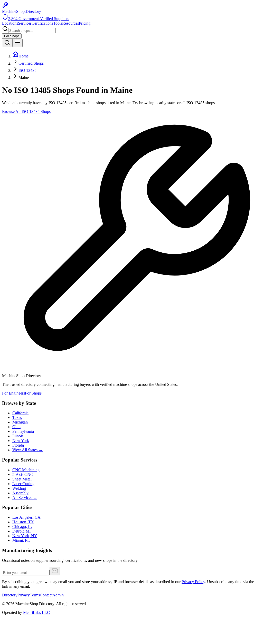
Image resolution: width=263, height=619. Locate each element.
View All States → (27, 450)
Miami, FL (21, 540)
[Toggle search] (7, 43)
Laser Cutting (23, 484)
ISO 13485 (27, 70)
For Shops (12, 36)
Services (25, 23)
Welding (19, 488)
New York (20, 440)
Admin (58, 595)
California (20, 413)
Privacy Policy (193, 581)
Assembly (20, 493)
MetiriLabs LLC (36, 612)
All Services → (24, 497)
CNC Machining (26, 470)
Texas (17, 417)
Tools (57, 23)
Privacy (23, 595)
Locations (10, 23)
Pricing (84, 23)
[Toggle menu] (17, 43)
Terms (35, 595)
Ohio (16, 427)
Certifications (42, 23)
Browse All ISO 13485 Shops (26, 111)
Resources (70, 23)
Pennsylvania (23, 431)
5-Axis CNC (22, 474)
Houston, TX (23, 522)
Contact (46, 595)
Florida (18, 445)
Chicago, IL (22, 526)
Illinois (17, 436)
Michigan (20, 422)
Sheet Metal (22, 479)
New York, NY (24, 536)
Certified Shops (31, 63)
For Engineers (13, 393)
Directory (9, 595)
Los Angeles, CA (26, 517)
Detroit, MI (21, 531)
